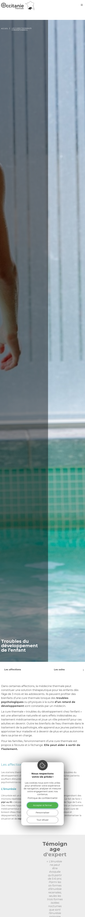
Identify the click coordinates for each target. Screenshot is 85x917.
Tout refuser (43, 820)
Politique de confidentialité (42, 798)
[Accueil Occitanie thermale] (17, 9)
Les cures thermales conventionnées (22, 29)
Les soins (59, 669)
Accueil (4, 28)
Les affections (12, 669)
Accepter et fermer (42, 805)
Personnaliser (42, 812)
